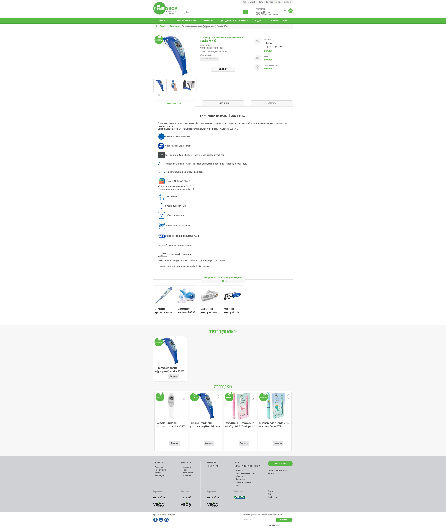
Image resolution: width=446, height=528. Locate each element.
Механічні (158, 473)
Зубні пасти (239, 470)
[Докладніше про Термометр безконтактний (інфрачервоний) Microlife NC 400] (170, 350)
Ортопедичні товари (279, 21)
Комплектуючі (159, 476)
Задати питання (280, 463)
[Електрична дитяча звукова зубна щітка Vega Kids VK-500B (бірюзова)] (274, 405)
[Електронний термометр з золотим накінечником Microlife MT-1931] (163, 295)
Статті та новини (273, 497)
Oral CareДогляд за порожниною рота (247, 464)
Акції (269, 494)
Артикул (202, 45)
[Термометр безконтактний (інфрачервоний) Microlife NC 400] (205, 405)
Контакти (269, 2)
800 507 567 (260, 9)
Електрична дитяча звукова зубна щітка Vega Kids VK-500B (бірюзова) (274, 426)
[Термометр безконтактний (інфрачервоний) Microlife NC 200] (171, 405)
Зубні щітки (239, 476)
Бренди (270, 491)
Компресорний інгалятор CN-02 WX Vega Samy (186, 312)
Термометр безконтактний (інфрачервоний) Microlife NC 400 (169, 370)
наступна (159, 94)
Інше (237, 485)
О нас (261, 2)
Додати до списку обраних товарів (214, 52)
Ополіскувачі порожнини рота (245, 473)
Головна (163, 27)
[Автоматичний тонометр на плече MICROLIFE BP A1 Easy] (209, 295)
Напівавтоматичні (160, 470)
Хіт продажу (223, 387)
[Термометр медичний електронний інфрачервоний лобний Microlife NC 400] (159, 85)
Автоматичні (159, 467)
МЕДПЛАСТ (259, 21)
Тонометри (163, 21)
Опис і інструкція (174, 103)
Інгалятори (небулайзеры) (185, 21)
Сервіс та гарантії (249, 2)
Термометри (208, 21)
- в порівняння (207, 55)
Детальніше (268, 51)
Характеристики (223, 103)
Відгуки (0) (272, 103)
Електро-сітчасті (187, 473)
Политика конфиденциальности (278, 470)
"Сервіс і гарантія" (219, 261)
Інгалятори (186, 463)
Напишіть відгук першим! (215, 48)
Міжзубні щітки (240, 479)
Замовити (223, 69)
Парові (184, 470)
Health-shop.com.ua (165, 266)
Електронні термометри (212, 464)
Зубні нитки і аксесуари (243, 482)
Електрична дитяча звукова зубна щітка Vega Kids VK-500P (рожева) (240, 425)
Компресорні (186, 467)
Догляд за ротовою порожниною (234, 21)
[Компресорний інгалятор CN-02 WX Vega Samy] (186, 295)
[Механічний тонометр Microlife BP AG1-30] (232, 295)
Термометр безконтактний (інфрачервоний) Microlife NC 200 (170, 425)
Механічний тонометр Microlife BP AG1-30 (231, 312)
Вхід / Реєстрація (284, 2)
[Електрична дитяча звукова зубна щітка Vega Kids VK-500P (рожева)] (240, 405)
